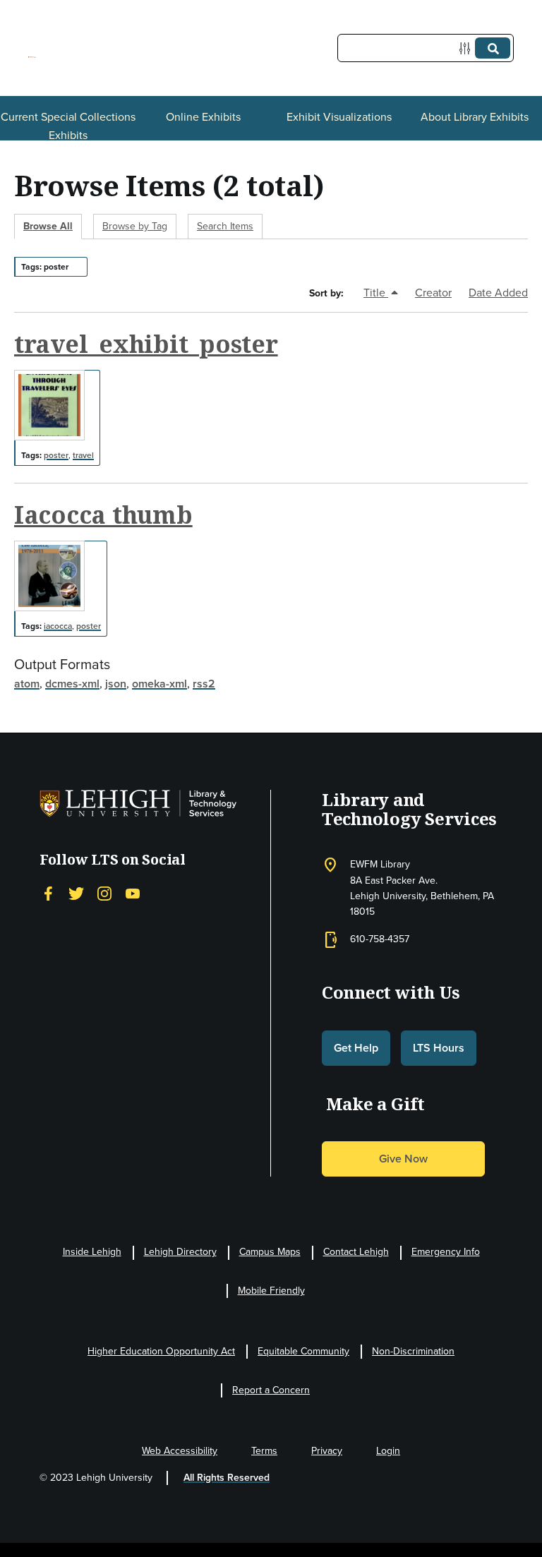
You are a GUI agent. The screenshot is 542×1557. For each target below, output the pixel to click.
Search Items (225, 226)
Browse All (48, 226)
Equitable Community (303, 1351)
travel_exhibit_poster (146, 343)
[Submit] (492, 48)
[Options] (467, 48)
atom (27, 683)
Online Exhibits (203, 117)
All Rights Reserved (226, 1477)
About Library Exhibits (475, 117)
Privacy (326, 1450)
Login (388, 1450)
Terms (264, 1450)
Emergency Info (445, 1251)
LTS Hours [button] (438, 1048)
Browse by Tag (134, 226)
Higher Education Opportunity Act (161, 1351)
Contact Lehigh (356, 1251)
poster (56, 455)
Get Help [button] (356, 1048)
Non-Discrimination (413, 1351)
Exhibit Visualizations (339, 117)
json (115, 683)
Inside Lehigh (92, 1251)
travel (83, 455)
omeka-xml (159, 683)
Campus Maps (270, 1251)
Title (375, 292)
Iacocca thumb (103, 514)
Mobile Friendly (271, 1290)
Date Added (498, 292)
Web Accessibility (179, 1450)
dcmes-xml (72, 683)
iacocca (58, 626)
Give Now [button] (403, 1158)
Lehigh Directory (180, 1251)
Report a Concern (271, 1390)
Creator (433, 292)
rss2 (204, 683)
